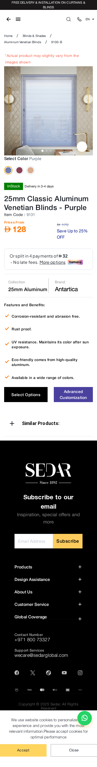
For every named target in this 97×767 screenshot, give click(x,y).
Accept (23, 750)
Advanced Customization (73, 394)
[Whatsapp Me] (84, 720)
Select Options (25, 394)
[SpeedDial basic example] (84, 718)
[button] (48, 424)
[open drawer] (18, 19)
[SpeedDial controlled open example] (82, 146)
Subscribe (67, 541)
